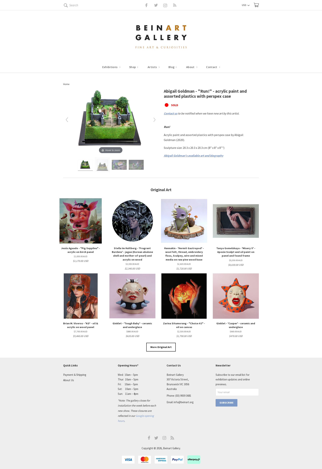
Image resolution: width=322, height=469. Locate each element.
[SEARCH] (65, 6)
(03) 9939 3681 (183, 395)
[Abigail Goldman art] (85, 165)
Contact (212, 67)
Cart (256, 5)
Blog (171, 67)
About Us (68, 380)
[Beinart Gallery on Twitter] (149, 5)
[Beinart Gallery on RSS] (168, 5)
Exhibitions (110, 67)
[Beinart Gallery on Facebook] (144, 5)
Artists (153, 67)
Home (66, 84)
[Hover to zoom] (110, 121)
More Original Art (161, 347)
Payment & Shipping (74, 375)
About (190, 67)
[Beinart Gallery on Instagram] (164, 438)
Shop (133, 67)
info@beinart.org (184, 402)
